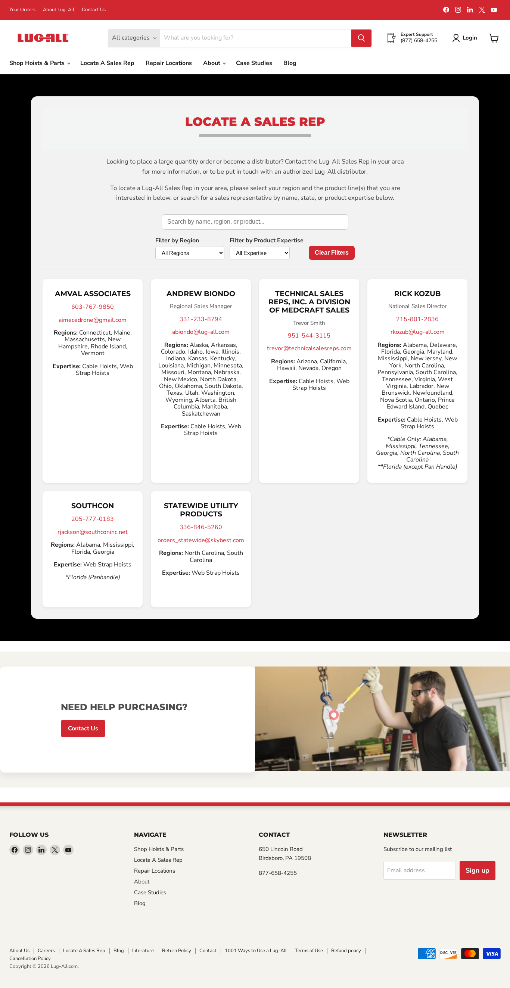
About (212, 63)
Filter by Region (177, 240)
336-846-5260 (201, 527)
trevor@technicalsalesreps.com (309, 348)
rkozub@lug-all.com (418, 332)
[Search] (361, 38)
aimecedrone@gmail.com (93, 320)
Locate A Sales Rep (107, 63)
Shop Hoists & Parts (37, 63)
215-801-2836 (417, 319)
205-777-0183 (92, 519)
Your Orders (22, 10)
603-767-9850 (92, 307)
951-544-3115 (309, 336)
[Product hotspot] (333, 715)
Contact (208, 950)
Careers (46, 950)
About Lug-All (58, 10)
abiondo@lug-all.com (201, 332)
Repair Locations (169, 63)
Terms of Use (309, 950)
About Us (19, 950)
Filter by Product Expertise (267, 240)
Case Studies (254, 63)
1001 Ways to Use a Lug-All (256, 950)
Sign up (477, 870)
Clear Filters (332, 252)
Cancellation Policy (30, 958)
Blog (289, 63)
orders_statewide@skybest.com (201, 540)
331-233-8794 (201, 319)
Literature (143, 950)
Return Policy (176, 950)
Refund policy (346, 950)
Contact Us (94, 10)
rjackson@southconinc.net (92, 532)
